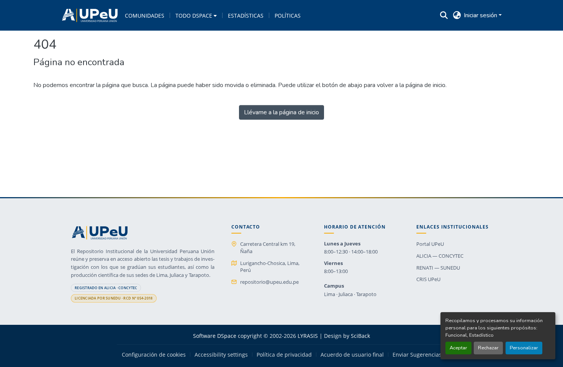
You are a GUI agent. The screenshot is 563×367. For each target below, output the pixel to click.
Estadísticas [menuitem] (245, 15)
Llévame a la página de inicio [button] (281, 112)
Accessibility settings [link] (221, 354)
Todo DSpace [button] (193, 15)
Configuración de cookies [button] (154, 354)
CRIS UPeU (428, 279)
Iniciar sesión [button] (481, 15)
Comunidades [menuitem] (144, 15)
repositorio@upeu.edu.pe (269, 281)
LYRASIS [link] (308, 335)
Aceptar (458, 347)
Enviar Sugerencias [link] (417, 354)
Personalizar (524, 347)
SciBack (360, 335)
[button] (90, 15)
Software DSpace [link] (214, 335)
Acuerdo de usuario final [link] (352, 354)
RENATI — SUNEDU (438, 267)
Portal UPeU (430, 243)
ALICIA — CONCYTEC (439, 255)
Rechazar (488, 347)
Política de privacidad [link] (284, 354)
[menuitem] (196, 15)
